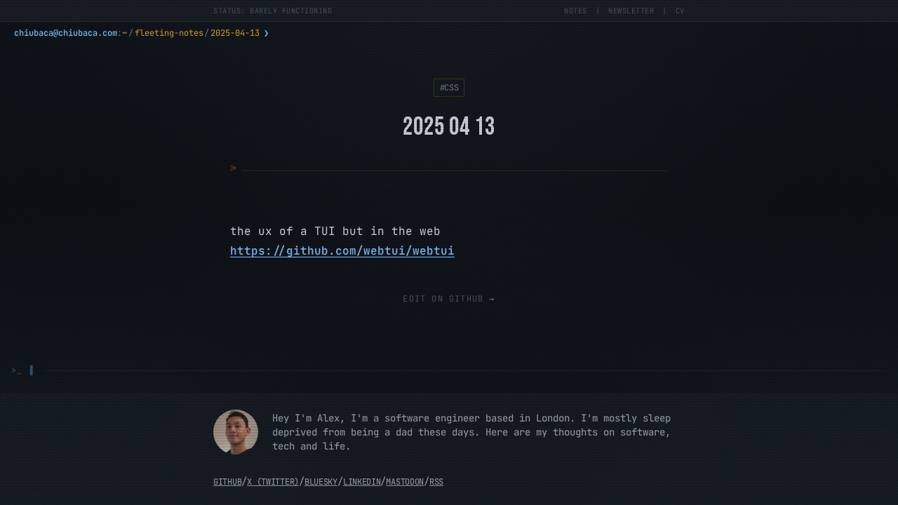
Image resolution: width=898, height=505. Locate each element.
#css (449, 87)
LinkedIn (362, 481)
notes (575, 10)
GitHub (227, 481)
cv (680, 10)
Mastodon (405, 481)
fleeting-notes (169, 33)
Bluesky (320, 481)
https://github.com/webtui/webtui (342, 250)
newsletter (631, 10)
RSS (436, 481)
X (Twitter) (273, 481)
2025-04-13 (235, 33)
